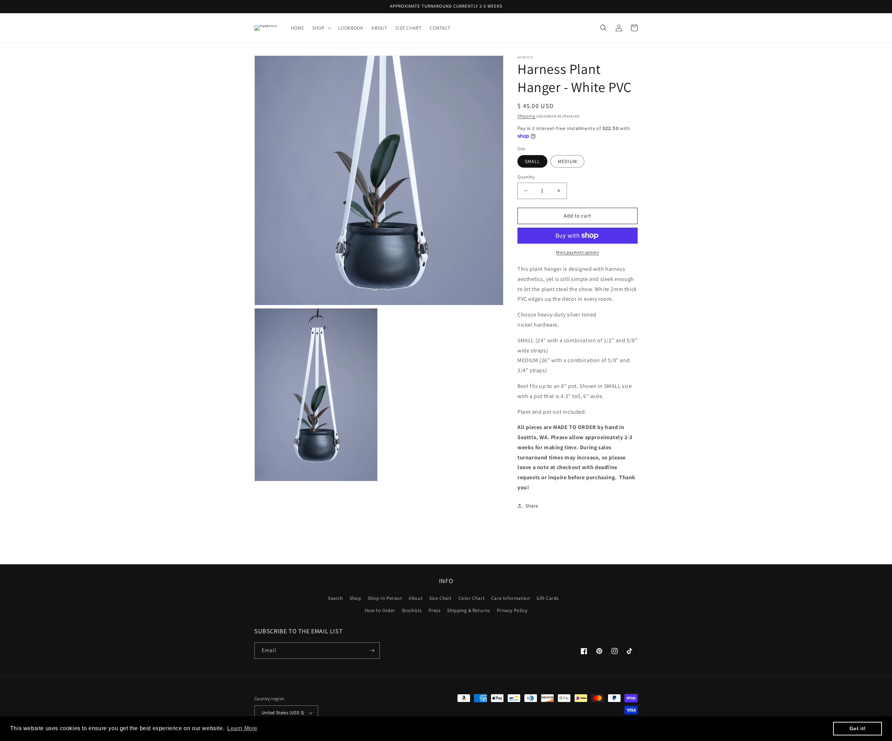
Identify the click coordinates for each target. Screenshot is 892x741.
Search (335, 598)
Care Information (510, 598)
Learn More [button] (242, 728)
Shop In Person (385, 598)
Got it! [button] (857, 728)
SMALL (532, 161)
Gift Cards (548, 598)
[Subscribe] (371, 650)
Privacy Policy (512, 610)
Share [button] (531, 506)
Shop (355, 598)
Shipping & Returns (468, 610)
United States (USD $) (283, 713)
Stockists (412, 610)
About (416, 598)
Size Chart (440, 598)
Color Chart (472, 598)
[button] (321, 28)
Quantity (526, 177)
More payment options (577, 252)
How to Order (380, 610)
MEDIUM (567, 161)
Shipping (526, 116)
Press (435, 610)
